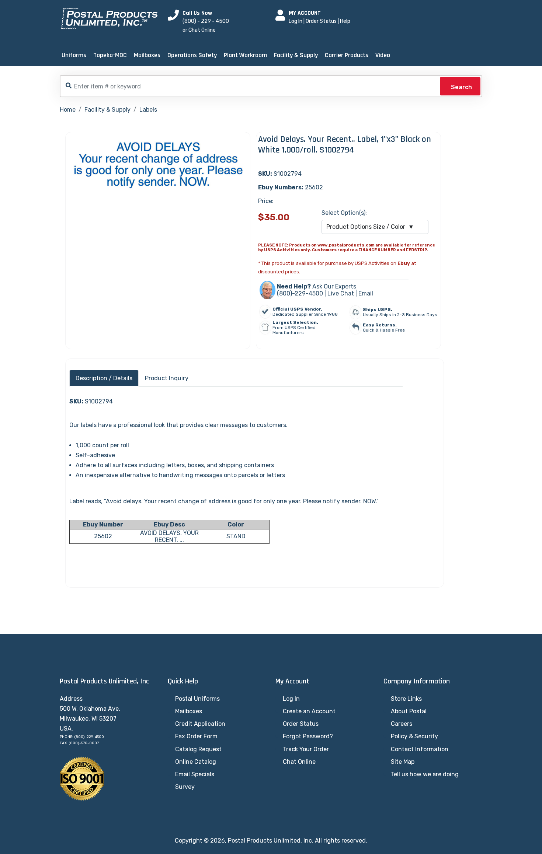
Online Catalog (195, 761)
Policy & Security (414, 736)
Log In (295, 21)
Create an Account (309, 711)
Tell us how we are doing (425, 774)
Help (345, 21)
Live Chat (340, 293)
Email (365, 293)
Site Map (402, 761)
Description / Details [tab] (104, 378)
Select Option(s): (344, 212)
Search (461, 87)
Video (382, 55)
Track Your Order (306, 749)
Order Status (321, 21)
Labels (148, 109)
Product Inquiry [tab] (166, 378)
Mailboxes (147, 55)
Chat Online (299, 761)
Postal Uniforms (197, 698)
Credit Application (200, 723)
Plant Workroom (245, 55)
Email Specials (194, 774)
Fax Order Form (196, 736)
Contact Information (419, 749)
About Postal (409, 711)
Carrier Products (346, 55)
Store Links (406, 698)
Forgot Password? (308, 736)
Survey (185, 786)
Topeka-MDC (110, 55)
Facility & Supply (296, 55)
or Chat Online (199, 30)
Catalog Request (198, 749)
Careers (401, 723)
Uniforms (74, 55)
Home (68, 109)
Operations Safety (192, 55)
